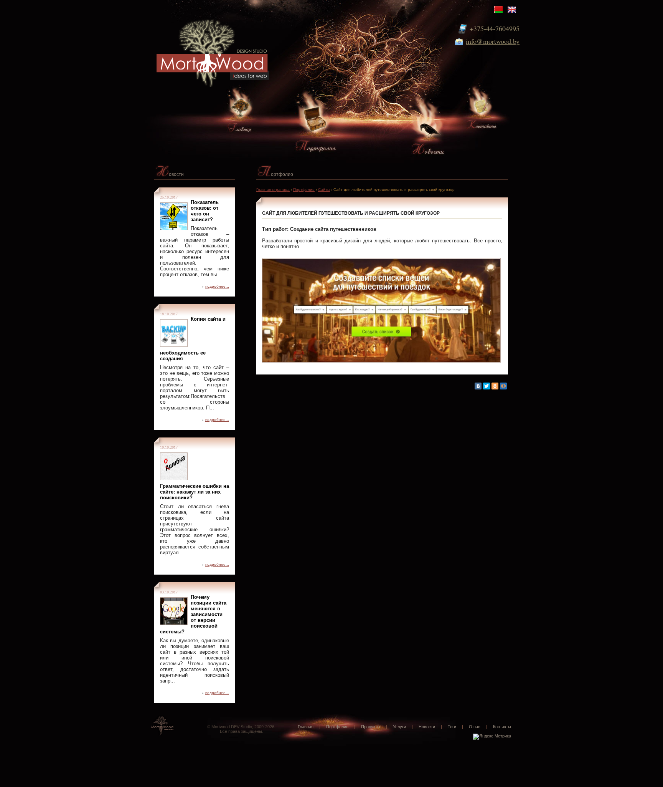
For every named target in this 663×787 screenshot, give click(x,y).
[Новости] (428, 136)
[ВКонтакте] (478, 386)
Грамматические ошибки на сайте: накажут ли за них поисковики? (194, 491)
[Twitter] (486, 386)
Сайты (324, 189)
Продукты (370, 726)
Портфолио (304, 189)
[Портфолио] (316, 128)
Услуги (399, 726)
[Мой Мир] (503, 386)
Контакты (502, 726)
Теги (452, 726)
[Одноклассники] (494, 386)
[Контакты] (480, 111)
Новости (427, 726)
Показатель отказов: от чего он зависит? (205, 210)
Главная (305, 726)
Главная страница (273, 189)
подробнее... (217, 286)
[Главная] (239, 114)
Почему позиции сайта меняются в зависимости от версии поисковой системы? (193, 614)
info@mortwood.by (493, 41)
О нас (474, 726)
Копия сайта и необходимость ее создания (193, 338)
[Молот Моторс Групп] (220, 45)
